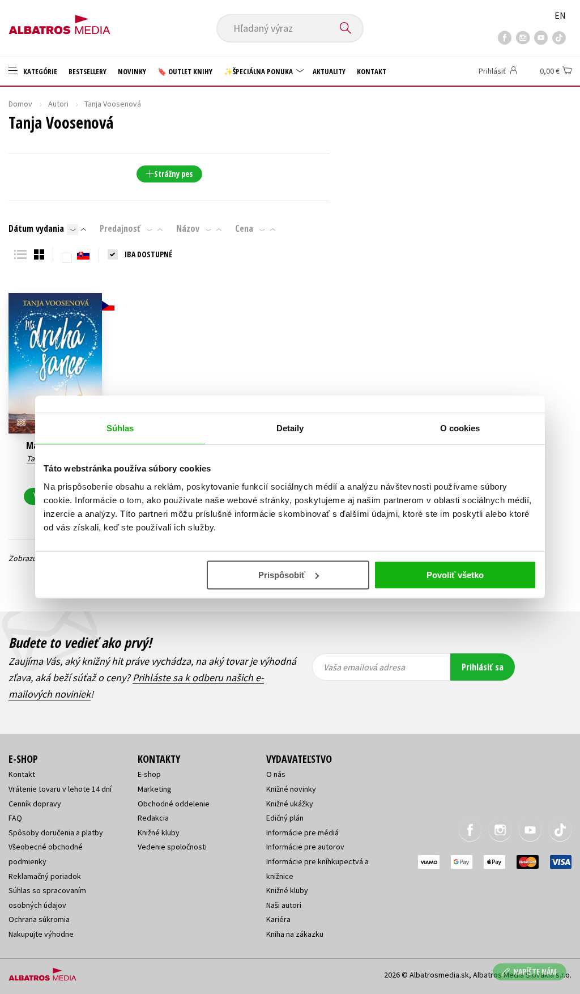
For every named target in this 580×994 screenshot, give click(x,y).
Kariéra (278, 919)
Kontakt (371, 71)
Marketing (155, 789)
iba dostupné (148, 254)
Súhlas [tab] (120, 428)
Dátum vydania (36, 228)
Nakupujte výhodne (41, 934)
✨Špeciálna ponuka (259, 71)
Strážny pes (173, 173)
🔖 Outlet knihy (184, 71)
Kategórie (39, 71)
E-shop (149, 774)
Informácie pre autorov (305, 847)
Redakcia (153, 818)
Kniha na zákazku (294, 934)
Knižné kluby (159, 832)
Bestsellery (87, 71)
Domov (20, 104)
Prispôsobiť (281, 575)
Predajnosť (120, 228)
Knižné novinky (291, 789)
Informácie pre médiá (302, 832)
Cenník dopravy (34, 803)
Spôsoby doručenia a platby (55, 832)
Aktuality (329, 71)
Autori (58, 104)
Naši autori (283, 905)
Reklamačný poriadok (44, 876)
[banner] (59, 21)
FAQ (15, 818)
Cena (244, 228)
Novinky (132, 71)
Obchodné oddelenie (174, 803)
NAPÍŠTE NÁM (535, 971)
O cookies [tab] (460, 428)
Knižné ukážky (289, 803)
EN (560, 15)
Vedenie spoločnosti (172, 847)
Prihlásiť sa (483, 667)
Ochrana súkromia (39, 919)
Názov (187, 228)
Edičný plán (285, 818)
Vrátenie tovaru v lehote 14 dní (60, 789)
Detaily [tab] (290, 428)
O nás (275, 774)
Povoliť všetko (455, 575)
